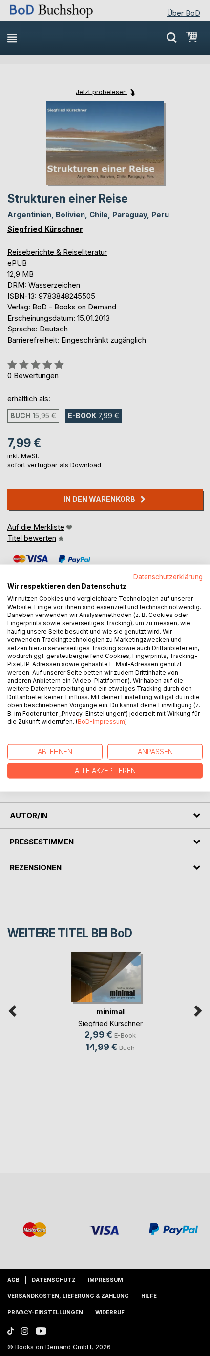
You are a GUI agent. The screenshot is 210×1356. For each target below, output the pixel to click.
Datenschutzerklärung (168, 577)
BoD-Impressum (101, 721)
